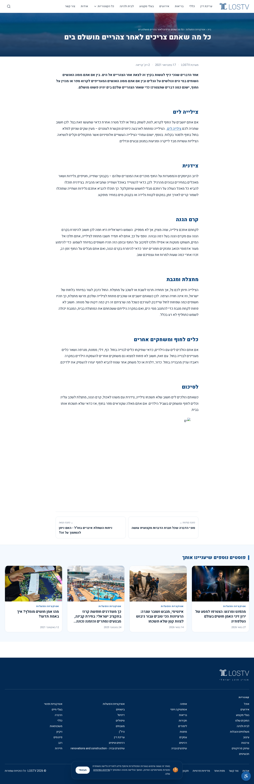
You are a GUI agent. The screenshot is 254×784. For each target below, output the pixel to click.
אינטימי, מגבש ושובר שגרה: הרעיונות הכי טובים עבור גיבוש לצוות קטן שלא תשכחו (160, 616)
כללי (192, 6)
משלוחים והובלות (239, 732)
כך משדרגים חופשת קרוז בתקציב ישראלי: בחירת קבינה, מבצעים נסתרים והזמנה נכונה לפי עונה (97, 619)
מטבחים (120, 726)
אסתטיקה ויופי (178, 710)
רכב (60, 743)
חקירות (183, 721)
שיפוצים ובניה (179, 748)
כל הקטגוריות (106, 6)
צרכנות (245, 743)
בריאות (179, 6)
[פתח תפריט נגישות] (246, 776)
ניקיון (59, 732)
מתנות (183, 732)
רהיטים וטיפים (117, 743)
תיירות (58, 748)
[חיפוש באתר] (9, 6)
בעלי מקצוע (146, 6)
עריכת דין (206, 6)
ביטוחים (120, 710)
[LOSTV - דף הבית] (234, 6)
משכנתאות (56, 726)
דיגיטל (121, 715)
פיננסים (58, 737)
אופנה (183, 704)
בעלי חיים (57, 710)
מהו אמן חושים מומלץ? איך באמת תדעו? (38, 614)
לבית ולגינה (127, 6)
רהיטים (183, 743)
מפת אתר (219, 771)
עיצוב (246, 737)
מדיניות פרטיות (201, 771)
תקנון (186, 771)
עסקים (183, 737)
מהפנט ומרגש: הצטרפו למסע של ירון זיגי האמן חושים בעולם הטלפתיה (220, 616)
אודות (84, 6)
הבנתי (83, 770)
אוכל (246, 704)
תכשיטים (244, 754)
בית (209, 29)
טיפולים (120, 721)
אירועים (164, 6)
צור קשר (70, 6)
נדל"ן (122, 732)
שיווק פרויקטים (240, 748)
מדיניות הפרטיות (101, 770)
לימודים (182, 726)
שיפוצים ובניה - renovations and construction (98, 748)
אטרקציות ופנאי (53, 704)
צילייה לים (173, 128)
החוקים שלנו (242, 721)
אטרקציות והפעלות (195, 29)
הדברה (58, 715)
